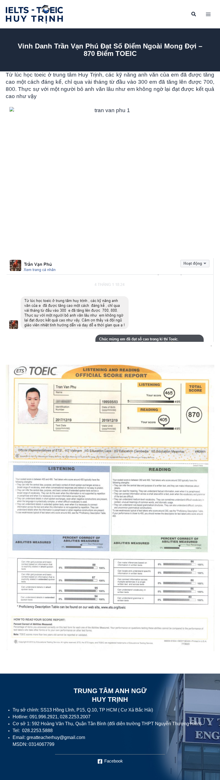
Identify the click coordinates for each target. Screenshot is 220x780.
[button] (194, 15)
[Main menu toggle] (208, 14)
